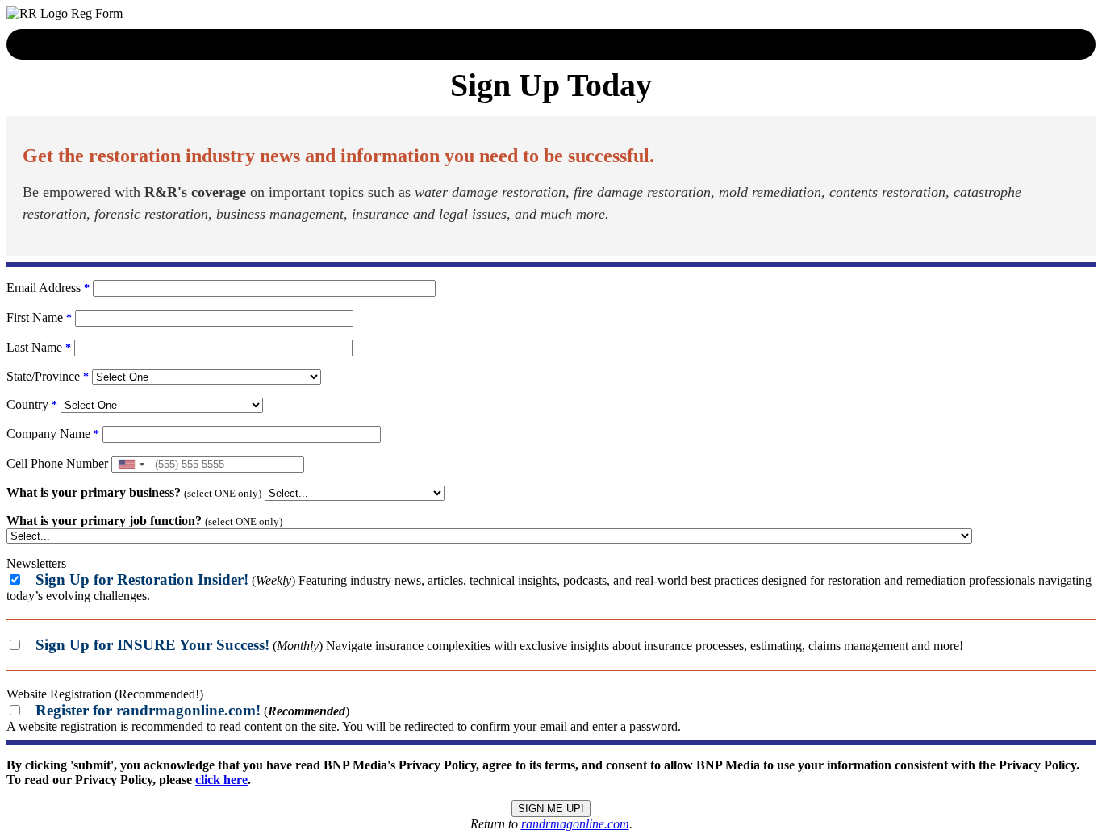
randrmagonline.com (575, 824)
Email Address (48, 287)
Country (31, 404)
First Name (39, 317)
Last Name (38, 347)
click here (221, 779)
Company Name (52, 433)
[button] (130, 464)
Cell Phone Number (57, 463)
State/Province (47, 376)
